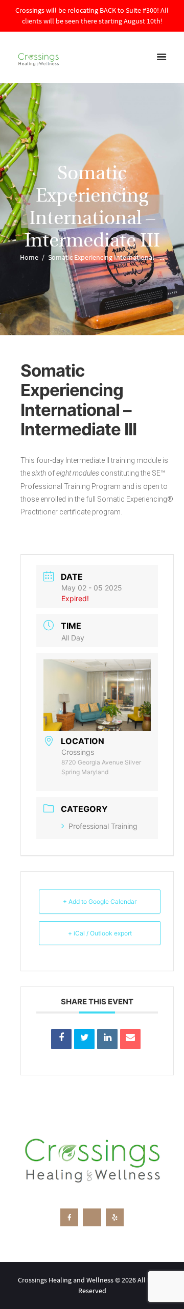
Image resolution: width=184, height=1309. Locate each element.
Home (29, 257)
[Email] (130, 1039)
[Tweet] (84, 1039)
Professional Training (102, 826)
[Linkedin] (107, 1039)
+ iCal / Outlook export (100, 933)
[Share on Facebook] (61, 1039)
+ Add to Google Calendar (99, 901)
